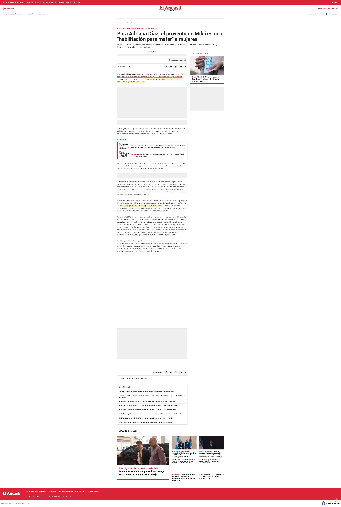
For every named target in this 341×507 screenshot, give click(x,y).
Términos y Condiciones (54, 496)
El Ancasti (120, 23)
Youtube (38, 496)
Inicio (17, 2)
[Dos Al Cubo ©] (331, 504)
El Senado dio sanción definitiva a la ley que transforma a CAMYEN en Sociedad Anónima (147, 410)
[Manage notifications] (336, 499)
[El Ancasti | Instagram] (337, 8)
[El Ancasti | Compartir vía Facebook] (166, 66)
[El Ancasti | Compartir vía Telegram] (185, 66)
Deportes (61, 2)
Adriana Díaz (130, 378)
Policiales (37, 2)
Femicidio (144, 378)
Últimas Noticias (7, 14)
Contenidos (76, 2)
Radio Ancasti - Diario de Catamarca (8, 8)
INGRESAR (335, 2)
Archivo (24, 14)
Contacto (45, 14)
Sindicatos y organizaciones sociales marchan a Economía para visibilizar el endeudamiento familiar (151, 414)
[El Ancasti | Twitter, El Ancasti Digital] (333, 8)
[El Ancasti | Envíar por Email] (180, 66)
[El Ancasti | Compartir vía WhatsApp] (176, 66)
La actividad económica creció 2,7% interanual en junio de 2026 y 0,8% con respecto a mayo (148, 405)
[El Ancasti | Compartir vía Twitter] (171, 66)
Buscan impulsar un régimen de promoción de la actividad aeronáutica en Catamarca (146, 422)
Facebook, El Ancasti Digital (26, 496)
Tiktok (42, 496)
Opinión (68, 2)
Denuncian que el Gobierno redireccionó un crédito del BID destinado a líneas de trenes (146, 391)
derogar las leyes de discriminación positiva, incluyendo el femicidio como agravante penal (149, 77)
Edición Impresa (17, 14)
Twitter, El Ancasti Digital (30, 496)
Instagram (34, 496)
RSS (70, 496)
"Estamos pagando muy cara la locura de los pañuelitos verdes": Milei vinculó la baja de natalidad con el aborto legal (152, 396)
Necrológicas (38, 14)
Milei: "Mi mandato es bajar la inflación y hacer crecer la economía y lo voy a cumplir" (146, 418)
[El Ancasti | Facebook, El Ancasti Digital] (329, 8)
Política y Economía (26, 2)
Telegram (46, 496)
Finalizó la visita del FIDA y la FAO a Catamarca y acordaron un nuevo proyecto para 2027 (147, 401)
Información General (50, 2)
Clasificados (30, 14)
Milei (137, 378)
